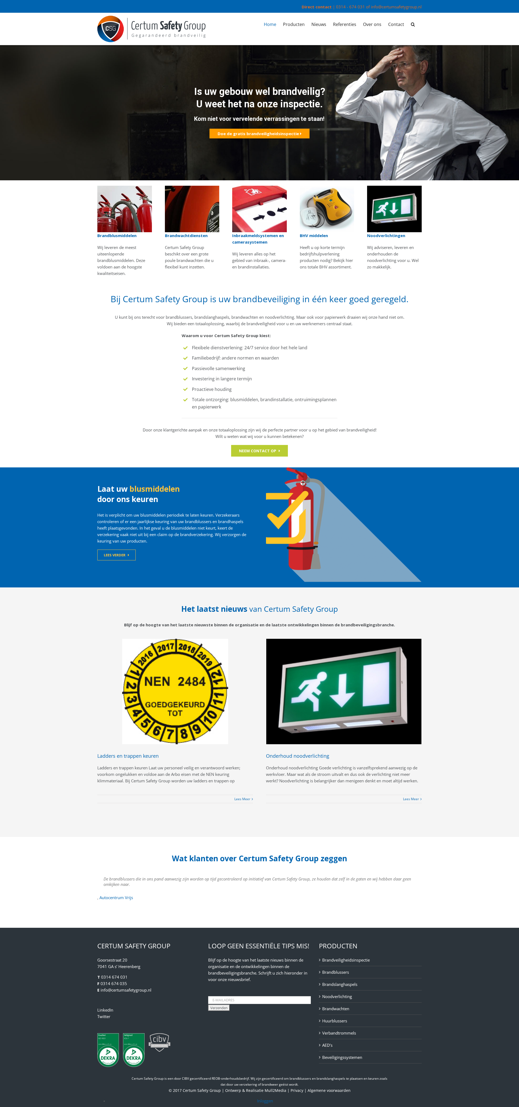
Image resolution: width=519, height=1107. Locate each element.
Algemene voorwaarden (329, 1090)
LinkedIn (105, 1010)
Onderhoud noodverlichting (297, 756)
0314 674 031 (114, 977)
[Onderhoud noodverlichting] (344, 691)
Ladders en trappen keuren (128, 756)
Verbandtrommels (339, 1033)
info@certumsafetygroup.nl (396, 6)
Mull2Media (275, 1090)
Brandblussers (335, 972)
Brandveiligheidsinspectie (346, 960)
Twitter (103, 1016)
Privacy (297, 1090)
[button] (413, 24)
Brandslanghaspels (339, 984)
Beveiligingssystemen (342, 1057)
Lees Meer (242, 799)
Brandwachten (335, 1008)
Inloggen (265, 1100)
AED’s (327, 1045)
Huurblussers (334, 1020)
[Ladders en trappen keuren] (175, 691)
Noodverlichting (337, 996)
